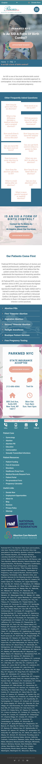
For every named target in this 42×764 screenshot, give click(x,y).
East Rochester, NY (31, 705)
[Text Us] (29, 380)
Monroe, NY (30, 647)
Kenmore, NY (34, 672)
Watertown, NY (6, 593)
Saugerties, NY (30, 611)
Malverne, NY (19, 658)
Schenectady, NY (7, 611)
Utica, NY (13, 597)
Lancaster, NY (17, 667)
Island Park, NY (26, 676)
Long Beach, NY (26, 660)
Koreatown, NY (19, 669)
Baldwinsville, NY (32, 728)
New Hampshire (26, 744)
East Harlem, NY (17, 708)
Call (5, 428)
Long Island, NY (9, 579)
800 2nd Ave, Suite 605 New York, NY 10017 (12, 405)
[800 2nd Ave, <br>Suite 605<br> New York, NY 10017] (12, 395)
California (34, 737)
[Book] (26, 424)
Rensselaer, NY (32, 618)
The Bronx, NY (19, 582)
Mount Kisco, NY (20, 645)
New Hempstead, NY (19, 642)
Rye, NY (18, 615)
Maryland (9, 742)
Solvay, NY (34, 606)
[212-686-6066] (13, 379)
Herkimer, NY (30, 683)
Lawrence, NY (34, 665)
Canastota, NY (27, 719)
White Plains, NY (26, 586)
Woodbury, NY (28, 584)
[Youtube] (27, 760)
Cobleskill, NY (24, 714)
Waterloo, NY (17, 593)
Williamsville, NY (13, 586)
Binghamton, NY (32, 724)
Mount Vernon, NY (7, 645)
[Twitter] (15, 760)
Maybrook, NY (31, 651)
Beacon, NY (5, 726)
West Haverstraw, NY (11, 588)
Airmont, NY (14, 735)
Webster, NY (8, 591)
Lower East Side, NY (23, 579)
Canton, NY (17, 719)
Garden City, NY (33, 694)
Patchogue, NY (25, 627)
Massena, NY (19, 654)
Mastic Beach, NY (7, 654)
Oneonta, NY (25, 629)
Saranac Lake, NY (23, 613)
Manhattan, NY (28, 656)
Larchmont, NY (6, 667)
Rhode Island (15, 748)
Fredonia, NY (23, 696)
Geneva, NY (13, 694)
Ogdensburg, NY (28, 631)
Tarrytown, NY (6, 604)
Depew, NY (27, 710)
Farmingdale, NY (7, 701)
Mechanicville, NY (19, 651)
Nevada (17, 744)
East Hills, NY (5, 708)
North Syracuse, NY (8, 636)
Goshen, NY (5, 692)
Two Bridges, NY (14, 600)
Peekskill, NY (14, 627)
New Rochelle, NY (16, 640)
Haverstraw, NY (31, 685)
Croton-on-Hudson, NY (12, 712)
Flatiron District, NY (19, 699)
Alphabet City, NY (18, 733)
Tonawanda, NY (15, 602)
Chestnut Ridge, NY (11, 717)
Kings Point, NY (23, 672)
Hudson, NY (18, 681)
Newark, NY (16, 638)
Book (26, 428)
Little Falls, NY (20, 663)
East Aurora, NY (29, 708)
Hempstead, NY (6, 685)
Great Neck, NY (33, 690)
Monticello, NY (32, 645)
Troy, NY (34, 600)
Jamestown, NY (6, 676)
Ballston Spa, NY (19, 728)
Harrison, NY (23, 687)
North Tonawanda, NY (32, 633)
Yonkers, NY (18, 584)
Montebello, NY (19, 647)
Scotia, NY (35, 609)
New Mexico (11, 746)
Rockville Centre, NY (8, 618)
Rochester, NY (21, 618)
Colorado (4, 739)
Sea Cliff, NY (26, 609)
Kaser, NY (4, 674)
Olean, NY (4, 631)
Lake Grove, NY (28, 667)
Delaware (21, 739)
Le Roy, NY (24, 665)
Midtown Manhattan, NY (12, 649)
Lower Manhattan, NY (11, 660)
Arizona (27, 737)
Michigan (28, 742)
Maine (3, 742)
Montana (11, 744)
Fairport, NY (18, 701)
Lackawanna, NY (7, 669)
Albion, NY (36, 733)
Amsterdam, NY (34, 730)
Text (16, 428)
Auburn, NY (15, 730)
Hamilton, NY (33, 687)
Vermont (24, 748)
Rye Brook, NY (9, 615)
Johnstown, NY (14, 674)
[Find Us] (36, 424)
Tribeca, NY (5, 602)
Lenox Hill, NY (15, 665)
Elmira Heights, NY (10, 703)
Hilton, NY (7, 683)
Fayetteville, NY (32, 699)
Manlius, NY (18, 656)
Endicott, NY (27, 701)
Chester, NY (23, 717)
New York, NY (27, 638)
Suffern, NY (27, 604)
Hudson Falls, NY (7, 681)
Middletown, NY (27, 649)
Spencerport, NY (23, 606)
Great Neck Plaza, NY (19, 690)
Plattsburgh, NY (6, 624)
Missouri (4, 744)
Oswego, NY (5, 629)
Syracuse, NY (17, 604)
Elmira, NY (21, 703)
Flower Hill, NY (34, 696)
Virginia (30, 748)
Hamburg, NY (6, 690)
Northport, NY (19, 633)
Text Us (29, 386)
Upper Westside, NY (25, 597)
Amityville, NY (6, 733)
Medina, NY (8, 651)
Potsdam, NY (19, 620)
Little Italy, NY (9, 663)
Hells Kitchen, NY (19, 685)
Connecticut (12, 739)
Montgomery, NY (7, 647)
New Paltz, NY (28, 640)
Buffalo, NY (18, 721)
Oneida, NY (35, 629)
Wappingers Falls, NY (18, 595)
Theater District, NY (29, 602)
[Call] (5, 424)
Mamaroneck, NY (7, 658)
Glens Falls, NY (27, 692)
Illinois (32, 739)
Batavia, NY (8, 728)
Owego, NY (36, 627)
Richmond (22, 735)
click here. (4, 550)
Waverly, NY (18, 591)
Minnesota (35, 742)
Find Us (36, 428)
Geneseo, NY (22, 694)
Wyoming (33, 751)
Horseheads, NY (29, 681)
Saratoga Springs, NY (8, 613)
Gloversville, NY (15, 692)
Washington (5, 751)
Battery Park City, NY (27, 726)
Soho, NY (4, 609)
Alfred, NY (28, 733)
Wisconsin (25, 751)
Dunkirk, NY (5, 710)
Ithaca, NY (16, 676)
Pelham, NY (5, 627)
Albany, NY (5, 735)
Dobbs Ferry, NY (16, 710)
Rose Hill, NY (26, 615)
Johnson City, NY (26, 674)
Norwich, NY (8, 633)
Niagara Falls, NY (33, 636)
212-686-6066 (13, 386)
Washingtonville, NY (29, 593)
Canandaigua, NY (7, 721)
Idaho (27, 739)
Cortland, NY (25, 712)
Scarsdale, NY (19, 611)
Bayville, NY (14, 726)
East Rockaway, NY (16, 705)
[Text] (16, 424)
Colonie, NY (5, 714)
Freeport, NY (13, 696)
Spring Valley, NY (10, 606)
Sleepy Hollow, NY (15, 609)
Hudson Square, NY (31, 678)
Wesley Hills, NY (25, 588)
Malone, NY (28, 658)
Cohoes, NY (14, 714)
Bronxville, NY (28, 721)
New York (19, 746)
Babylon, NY (5, 730)
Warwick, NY (5, 595)
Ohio (25, 746)
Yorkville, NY (8, 584)
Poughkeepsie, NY (7, 620)
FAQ (11, 62)
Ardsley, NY (24, 730)
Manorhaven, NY (7, 656)
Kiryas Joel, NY (30, 669)
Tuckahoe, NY (26, 600)
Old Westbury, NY (15, 631)
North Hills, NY (21, 636)
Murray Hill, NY (33, 642)
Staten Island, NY (7, 582)
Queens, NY (35, 579)
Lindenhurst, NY (31, 663)
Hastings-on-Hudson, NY (10, 687)
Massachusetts (19, 742)
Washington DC (15, 751)
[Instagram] (23, 760)
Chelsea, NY (32, 717)
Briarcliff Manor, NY (19, 724)
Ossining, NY (15, 629)
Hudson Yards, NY (17, 678)
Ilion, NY (7, 678)
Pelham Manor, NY (30, 624)
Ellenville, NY (30, 703)
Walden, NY (31, 595)
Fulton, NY (4, 696)
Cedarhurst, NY (6, 719)
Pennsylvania (5, 748)
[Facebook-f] (19, 760)
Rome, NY (35, 615)
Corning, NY (35, 712)
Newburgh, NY (6, 638)
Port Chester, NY (17, 622)
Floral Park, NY (6, 699)
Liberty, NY (5, 665)
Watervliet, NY (28, 591)
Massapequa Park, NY (32, 654)
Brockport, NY (6, 724)
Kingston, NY (12, 672)
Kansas (37, 739)
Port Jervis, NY (30, 620)
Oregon (30, 746)
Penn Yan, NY (18, 624)
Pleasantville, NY (30, 622)
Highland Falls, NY (18, 683)
